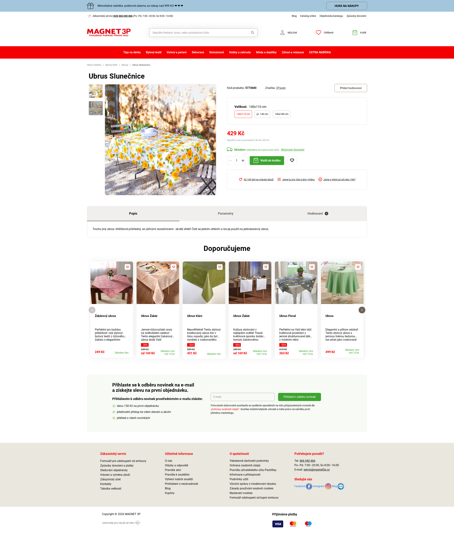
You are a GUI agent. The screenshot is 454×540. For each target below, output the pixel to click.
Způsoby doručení (356, 16)
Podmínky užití (239, 479)
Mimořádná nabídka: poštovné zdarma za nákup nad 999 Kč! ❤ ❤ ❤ (140, 5)
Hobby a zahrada (240, 52)
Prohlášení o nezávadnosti (181, 483)
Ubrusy (124, 65)
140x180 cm (281, 113)
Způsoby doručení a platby (117, 465)
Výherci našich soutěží (179, 479)
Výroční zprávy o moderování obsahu (253, 483)
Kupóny (170, 493)
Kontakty (105, 484)
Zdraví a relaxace (293, 52)
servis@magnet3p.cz (317, 469)
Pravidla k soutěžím (177, 474)
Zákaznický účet (110, 479)
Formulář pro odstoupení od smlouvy (123, 461)
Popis (133, 213)
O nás (168, 460)
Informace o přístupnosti (245, 474)
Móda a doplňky (266, 52)
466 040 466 (307, 460)
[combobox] (195, 33)
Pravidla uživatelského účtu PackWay (253, 470)
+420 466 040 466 (122, 16)
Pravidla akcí (173, 470)
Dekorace (198, 52)
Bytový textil (153, 52)
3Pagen (281, 88)
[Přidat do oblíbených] (292, 160)
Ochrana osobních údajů (245, 465)
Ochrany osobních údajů (225, 409)
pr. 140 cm (262, 113)
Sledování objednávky (114, 470)
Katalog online (308, 16)
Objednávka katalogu (331, 16)
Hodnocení (317, 213)
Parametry (225, 213)
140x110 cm (243, 113)
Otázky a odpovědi (176, 465)
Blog (294, 16)
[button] (92, 310)
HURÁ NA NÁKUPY (347, 6)
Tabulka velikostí (110, 488)
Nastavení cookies (241, 493)
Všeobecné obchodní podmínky (249, 460)
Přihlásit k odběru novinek (299, 397)
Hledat (249, 33)
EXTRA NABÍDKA (320, 52)
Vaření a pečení (177, 52)
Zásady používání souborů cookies (251, 488)
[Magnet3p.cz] (109, 33)
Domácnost (216, 52)
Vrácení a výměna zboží (115, 474)
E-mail (217, 397)
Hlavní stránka (94, 65)
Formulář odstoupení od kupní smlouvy (254, 497)
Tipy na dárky (132, 52)
